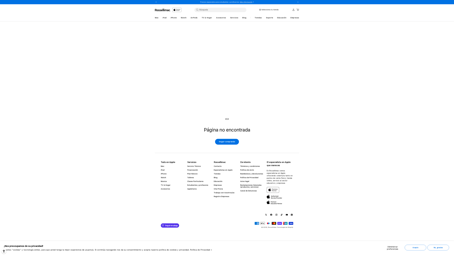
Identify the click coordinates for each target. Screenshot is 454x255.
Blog (215, 177)
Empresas (218, 185)
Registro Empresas (221, 196)
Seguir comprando (227, 142)
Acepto (415, 248)
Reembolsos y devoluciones (251, 174)
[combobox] (220, 10)
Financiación (192, 170)
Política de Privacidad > (201, 250)
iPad (162, 170)
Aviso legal (244, 181)
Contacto (218, 166)
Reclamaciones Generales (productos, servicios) (251, 186)
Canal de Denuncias (248, 191)
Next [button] (298, 2)
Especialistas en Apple (223, 170)
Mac (162, 166)
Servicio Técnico (194, 166)
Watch (163, 177)
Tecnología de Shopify (285, 227)
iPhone (163, 174)
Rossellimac (272, 227)
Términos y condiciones (250, 166)
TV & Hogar (165, 185)
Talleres (190, 177)
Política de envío (247, 170)
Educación (218, 181)
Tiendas (217, 174)
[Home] (162, 10)
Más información (246, 2)
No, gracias (438, 248)
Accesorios (165, 189)
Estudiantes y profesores (197, 185)
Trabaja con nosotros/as (224, 193)
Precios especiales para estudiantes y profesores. (226, 2)
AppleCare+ (192, 189)
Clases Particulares (195, 181)
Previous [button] (156, 2)
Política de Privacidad (249, 177)
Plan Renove (192, 174)
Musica (164, 181)
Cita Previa (218, 189)
